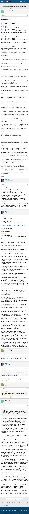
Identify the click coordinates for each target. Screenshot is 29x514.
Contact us (3, 510)
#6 (27, 388)
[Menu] (1, 1)
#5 (27, 368)
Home (24, 510)
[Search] (27, 1)
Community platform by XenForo (11, 512)
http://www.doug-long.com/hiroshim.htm (17, 496)
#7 (27, 405)
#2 (27, 184)
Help (21, 510)
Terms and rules (9, 510)
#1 (27, 15)
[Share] (26, 15)
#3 (27, 216)
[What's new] (24, 1)
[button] (1, 508)
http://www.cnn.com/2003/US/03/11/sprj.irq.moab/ (13, 225)
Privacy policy (16, 510)
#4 (27, 354)
